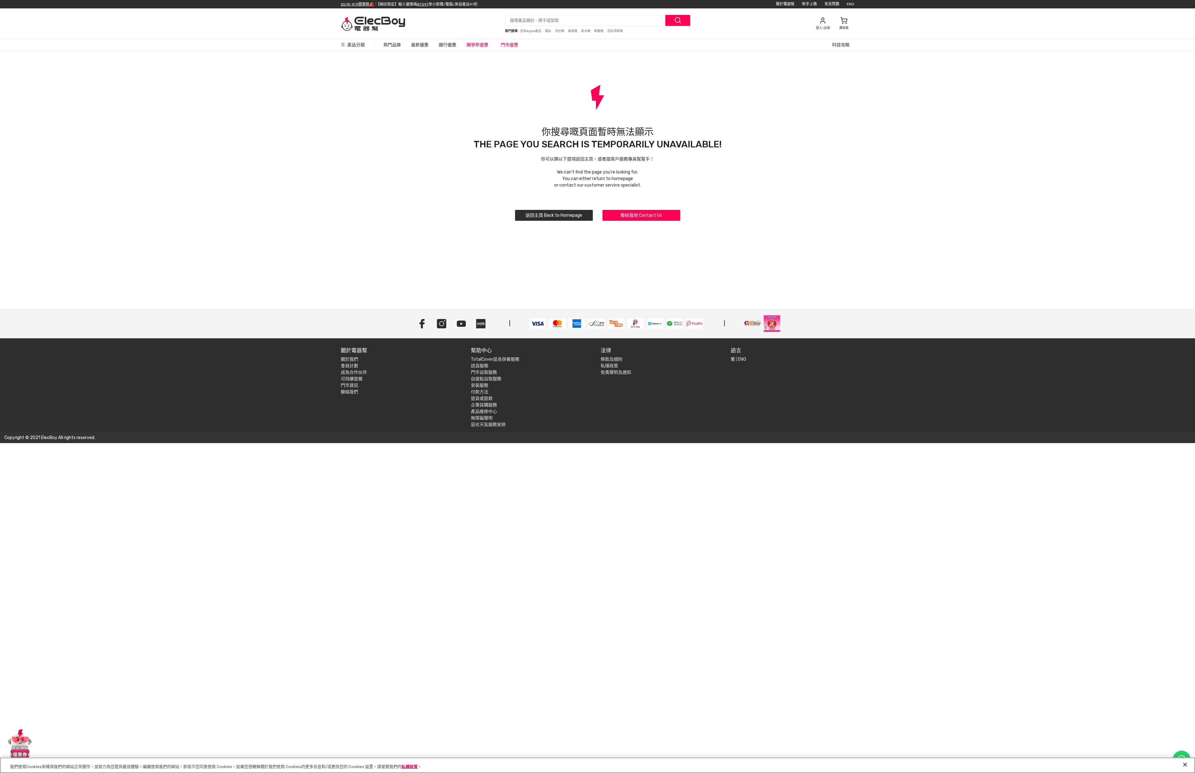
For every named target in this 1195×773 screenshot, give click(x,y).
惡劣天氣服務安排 (488, 424)
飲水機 (586, 31)
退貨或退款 (482, 398)
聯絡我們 (349, 392)
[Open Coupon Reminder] (19, 744)
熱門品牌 (392, 45)
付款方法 (479, 392)
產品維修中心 (484, 411)
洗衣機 (560, 31)
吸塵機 (599, 31)
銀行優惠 (447, 45)
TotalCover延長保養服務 (495, 359)
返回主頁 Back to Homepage (554, 215)
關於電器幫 (785, 4)
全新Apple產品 (531, 31)
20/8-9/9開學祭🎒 (357, 4)
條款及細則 (611, 359)
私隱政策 (609, 365)
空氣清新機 (615, 31)
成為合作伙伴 (354, 372)
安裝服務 (479, 385)
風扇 (548, 31)
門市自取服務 (484, 372)
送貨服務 (479, 365)
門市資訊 (349, 385)
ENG (850, 4)
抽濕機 (573, 31)
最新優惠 (420, 45)
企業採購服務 (484, 405)
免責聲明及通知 (616, 372)
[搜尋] (677, 20)
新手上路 (809, 4)
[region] (597, 765)
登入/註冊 (823, 28)
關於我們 (349, 359)
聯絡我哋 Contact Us (641, 215)
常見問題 (831, 4)
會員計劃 (349, 365)
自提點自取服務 (486, 379)
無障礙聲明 (482, 418)
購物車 (844, 28)
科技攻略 (841, 45)
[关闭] (1185, 764)
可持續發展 (352, 379)
